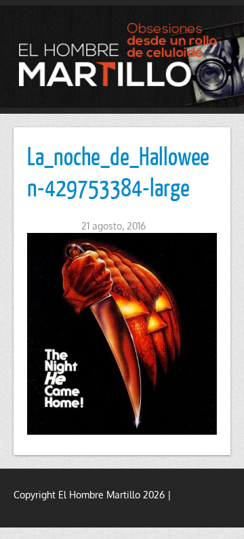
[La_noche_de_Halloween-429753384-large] (122, 333)
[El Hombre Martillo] (122, 54)
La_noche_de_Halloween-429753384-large (118, 171)
